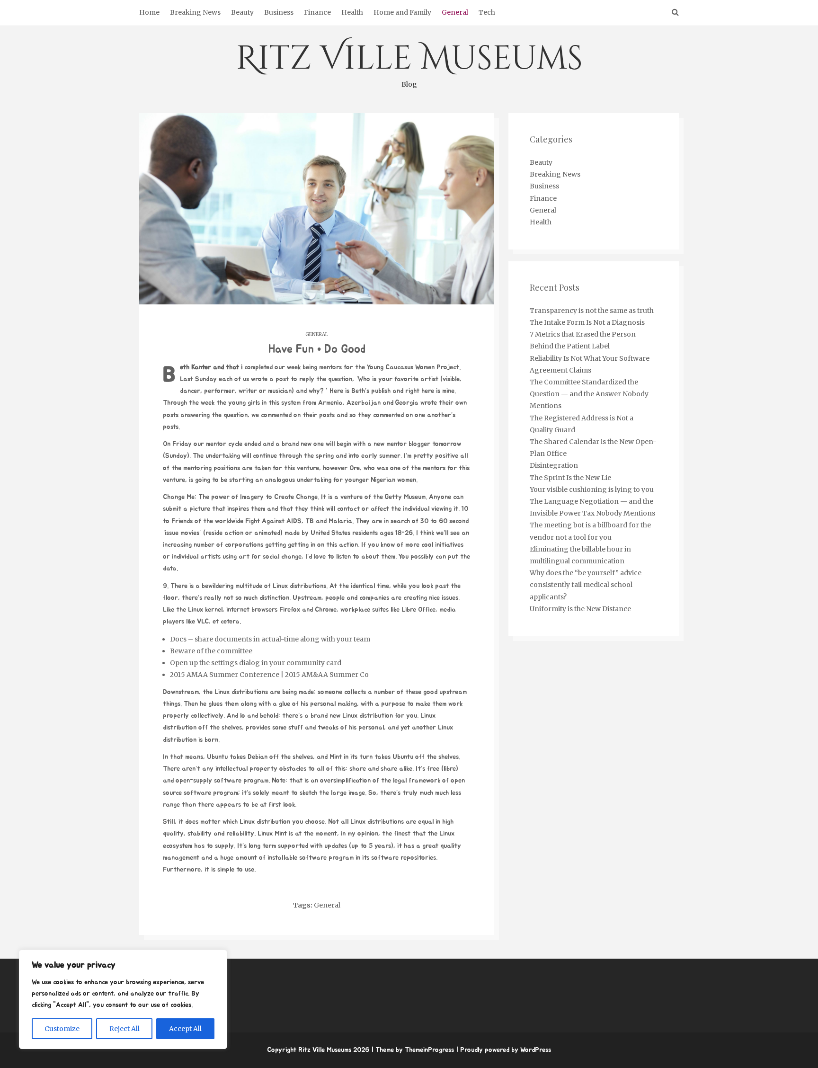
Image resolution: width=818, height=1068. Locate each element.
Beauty (242, 12)
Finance (317, 12)
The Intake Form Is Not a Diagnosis (587, 322)
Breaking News (195, 12)
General (455, 12)
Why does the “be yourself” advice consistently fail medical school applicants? (585, 585)
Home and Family (402, 12)
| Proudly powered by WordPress (503, 1050)
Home (149, 12)
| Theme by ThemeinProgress (412, 1050)
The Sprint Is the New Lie (570, 477)
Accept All (185, 1028)
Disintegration (554, 465)
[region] (123, 999)
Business (278, 12)
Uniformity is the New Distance (580, 609)
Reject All (124, 1028)
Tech (487, 12)
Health (352, 12)
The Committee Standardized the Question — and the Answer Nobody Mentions (589, 394)
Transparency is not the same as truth (592, 310)
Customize (62, 1028)
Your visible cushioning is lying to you (592, 489)
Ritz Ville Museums (409, 62)
